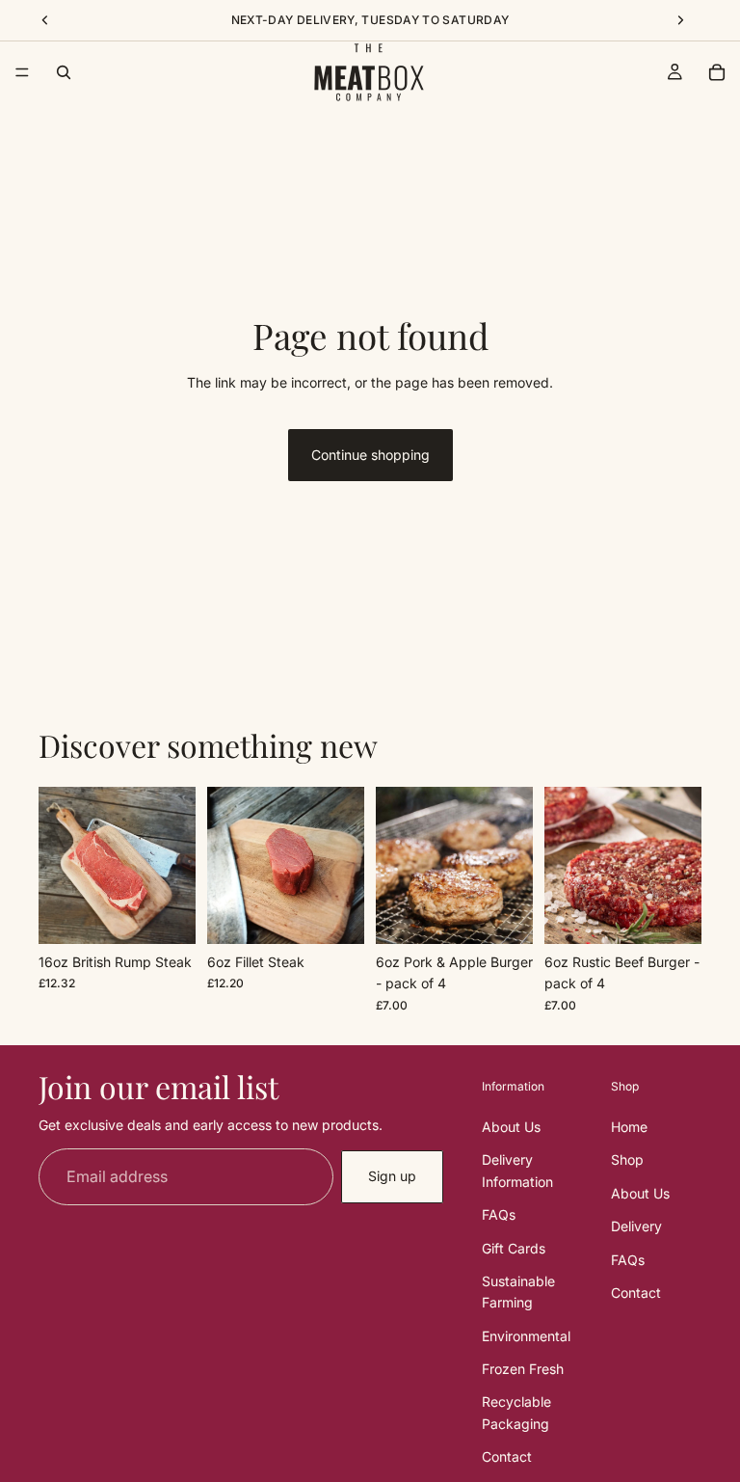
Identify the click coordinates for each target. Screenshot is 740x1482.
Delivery (636, 1226)
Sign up (392, 1176)
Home (629, 1126)
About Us (511, 1126)
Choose (182, 913)
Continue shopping (370, 454)
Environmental (526, 1335)
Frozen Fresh (523, 1369)
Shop (627, 1159)
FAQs (498, 1214)
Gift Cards (513, 1247)
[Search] (63, 72)
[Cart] (717, 72)
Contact (507, 1456)
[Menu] (22, 72)
